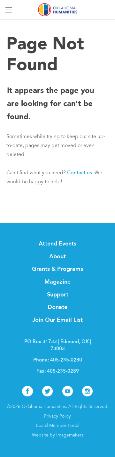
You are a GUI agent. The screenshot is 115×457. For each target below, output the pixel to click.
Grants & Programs (57, 269)
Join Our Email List (57, 320)
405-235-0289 (63, 371)
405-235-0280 (66, 360)
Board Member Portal (57, 426)
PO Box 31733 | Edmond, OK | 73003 (57, 346)
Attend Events (57, 244)
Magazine (57, 282)
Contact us (79, 173)
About (57, 257)
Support (57, 295)
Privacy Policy (57, 416)
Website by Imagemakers (57, 435)
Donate (57, 307)
